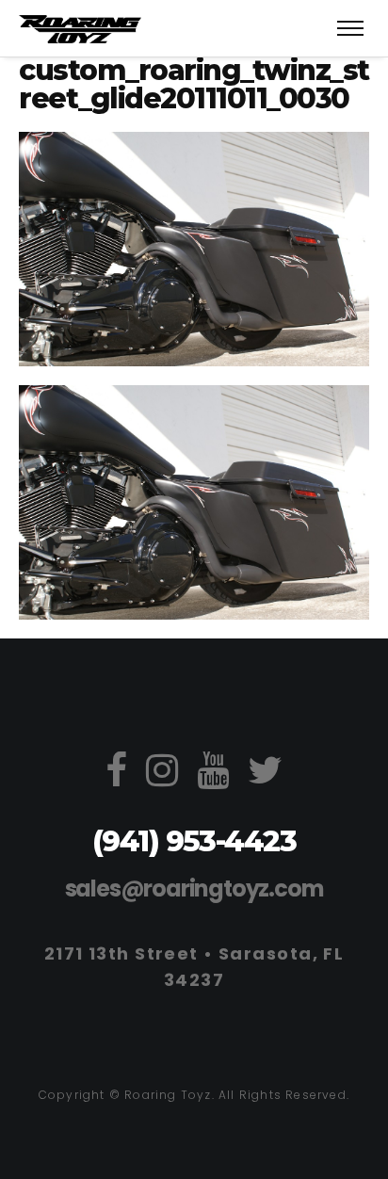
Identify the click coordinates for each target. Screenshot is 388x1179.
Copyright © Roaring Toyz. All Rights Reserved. (194, 1095)
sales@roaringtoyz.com (194, 888)
